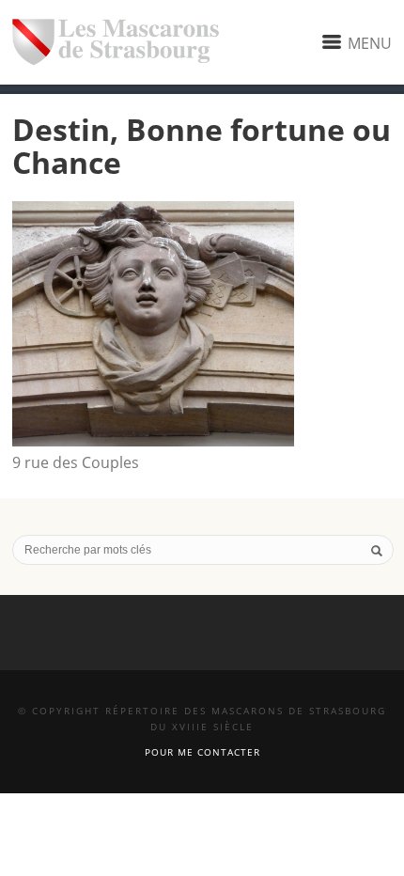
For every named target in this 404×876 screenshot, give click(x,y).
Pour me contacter (202, 752)
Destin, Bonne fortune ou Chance (201, 145)
